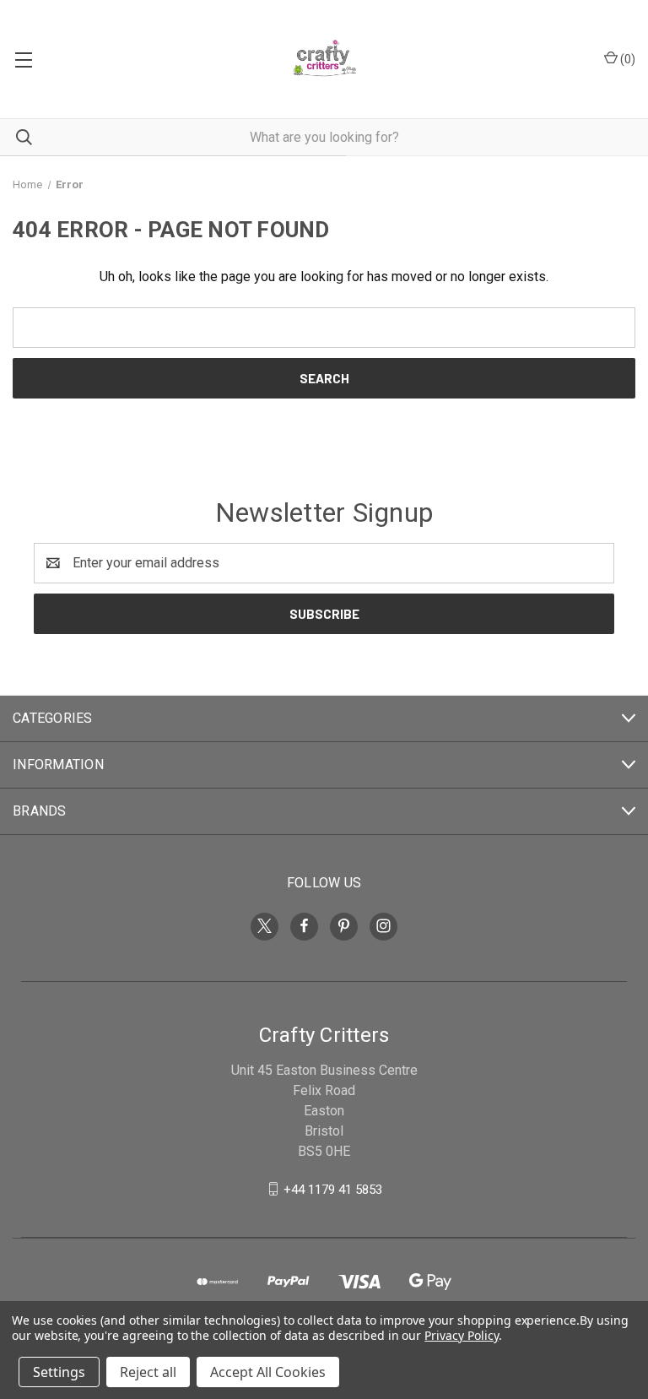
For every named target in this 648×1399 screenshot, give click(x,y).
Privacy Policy (461, 1335)
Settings (59, 1372)
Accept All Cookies (268, 1372)
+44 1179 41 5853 (333, 1188)
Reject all (148, 1372)
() (626, 59)
